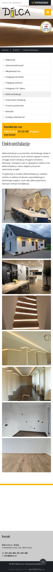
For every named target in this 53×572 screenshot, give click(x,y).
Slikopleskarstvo (13, 71)
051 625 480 (23, 131)
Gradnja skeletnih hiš (15, 117)
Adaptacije (10, 59)
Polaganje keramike (14, 76)
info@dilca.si (10, 555)
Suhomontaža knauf (14, 65)
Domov (5, 50)
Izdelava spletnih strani (18, 569)
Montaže (9, 111)
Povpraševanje (41, 2)
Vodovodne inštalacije (15, 99)
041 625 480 (10, 553)
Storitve (16, 50)
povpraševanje (9, 134)
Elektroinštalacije (13, 94)
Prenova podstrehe (14, 105)
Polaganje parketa (13, 82)
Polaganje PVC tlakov (15, 88)
